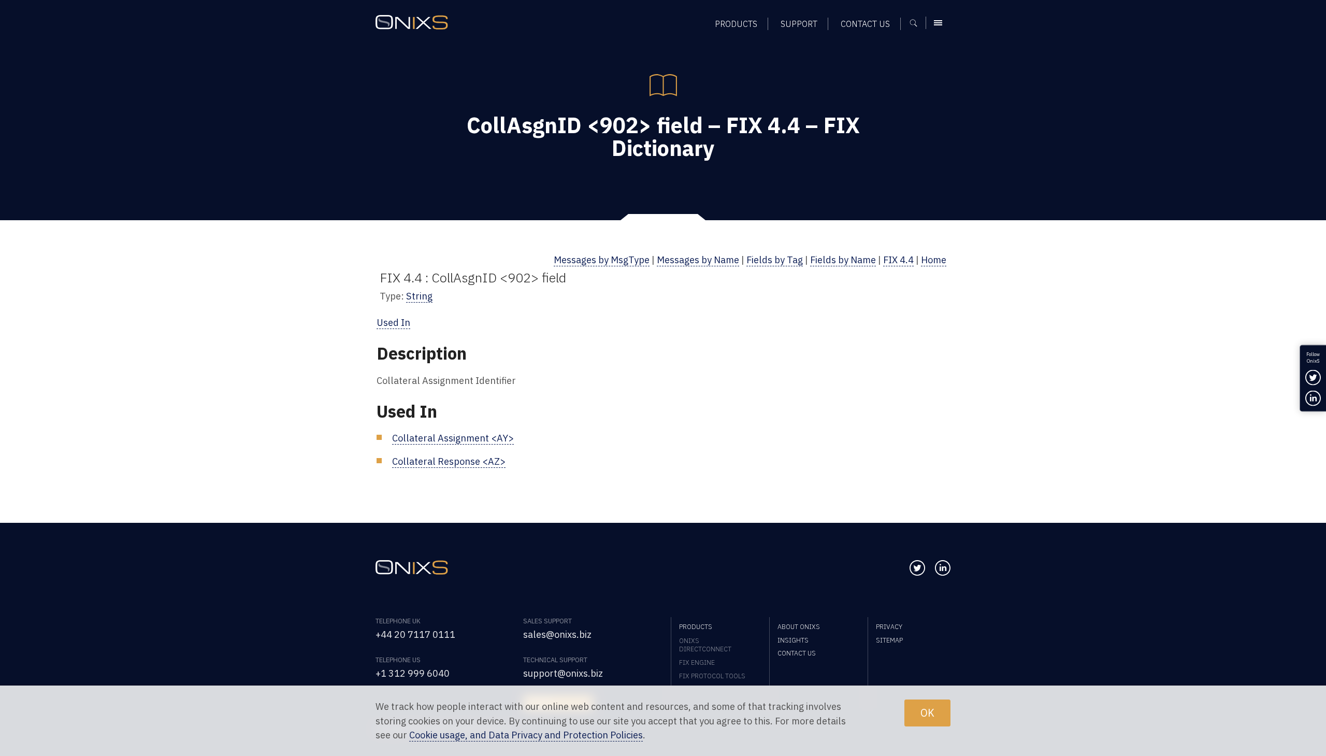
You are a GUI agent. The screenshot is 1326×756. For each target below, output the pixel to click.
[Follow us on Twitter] (917, 568)
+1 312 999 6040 (413, 673)
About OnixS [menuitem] (798, 626)
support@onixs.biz (563, 673)
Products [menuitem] (736, 23)
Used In (393, 322)
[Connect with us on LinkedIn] (942, 568)
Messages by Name (698, 259)
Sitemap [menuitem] (889, 640)
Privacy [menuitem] (889, 626)
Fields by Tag (774, 259)
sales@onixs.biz (557, 634)
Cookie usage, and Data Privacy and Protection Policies (526, 735)
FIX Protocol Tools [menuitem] (712, 676)
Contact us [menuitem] (865, 23)
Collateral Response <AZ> (449, 461)
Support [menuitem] (799, 23)
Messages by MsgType (602, 259)
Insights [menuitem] (793, 640)
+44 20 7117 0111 (415, 634)
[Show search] (917, 23)
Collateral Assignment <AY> (453, 438)
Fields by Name (843, 259)
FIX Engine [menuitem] (697, 662)
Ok (927, 712)
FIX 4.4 (898, 259)
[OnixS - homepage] (412, 22)
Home (933, 259)
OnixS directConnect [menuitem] (705, 644)
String (419, 296)
